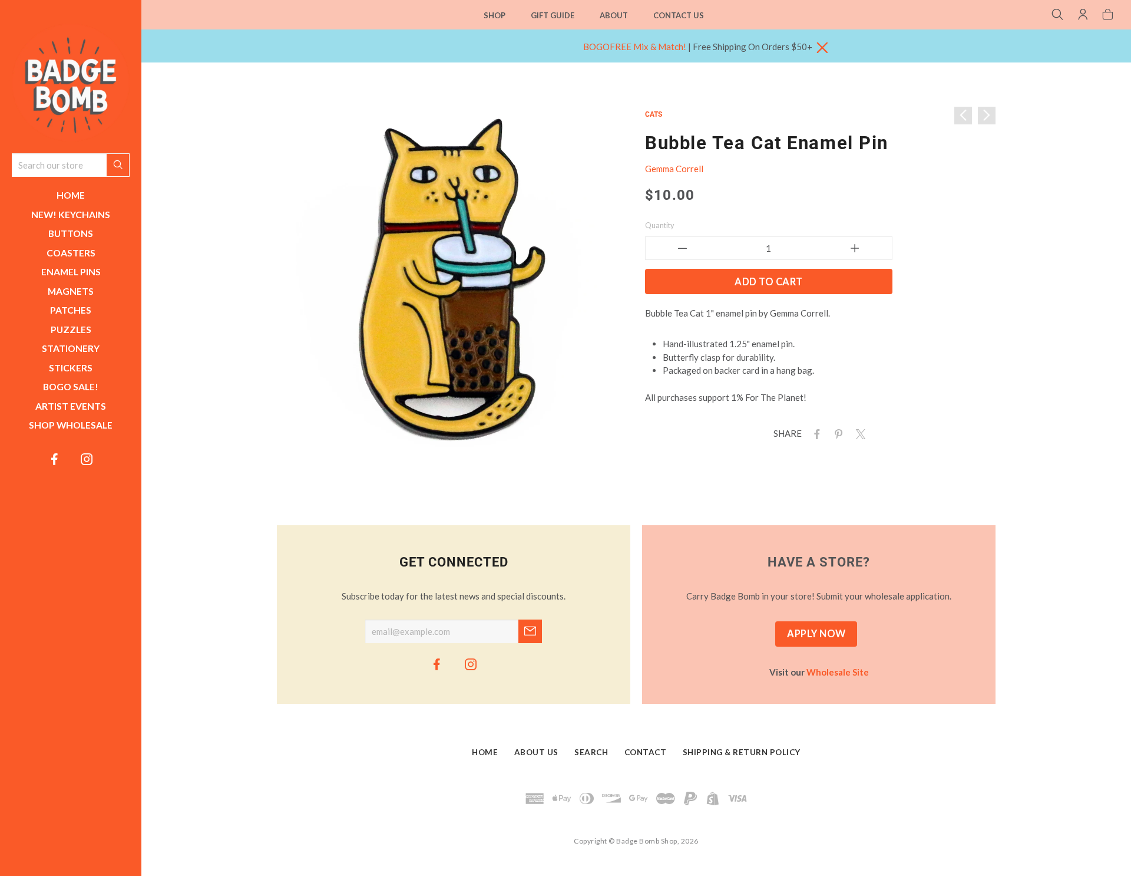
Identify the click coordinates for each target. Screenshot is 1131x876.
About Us (536, 753)
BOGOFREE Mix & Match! (634, 46)
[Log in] (1083, 15)
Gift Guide (552, 15)
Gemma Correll (674, 168)
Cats (653, 114)
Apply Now (816, 634)
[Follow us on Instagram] (87, 458)
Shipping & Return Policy (742, 753)
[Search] (1057, 15)
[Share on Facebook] (815, 433)
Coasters (71, 252)
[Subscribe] (530, 631)
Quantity (659, 225)
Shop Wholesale (71, 424)
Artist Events (70, 405)
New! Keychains (70, 214)
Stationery (71, 348)
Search (591, 753)
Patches (70, 309)
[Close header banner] (822, 48)
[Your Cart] (1107, 15)
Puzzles (71, 329)
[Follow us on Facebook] (55, 458)
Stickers (70, 367)
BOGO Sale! (70, 386)
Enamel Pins (71, 271)
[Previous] (963, 115)
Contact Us (678, 15)
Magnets (71, 291)
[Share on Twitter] (858, 433)
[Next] (987, 115)
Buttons (70, 233)
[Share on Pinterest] (836, 433)
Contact (645, 753)
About (614, 15)
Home (71, 194)
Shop (494, 15)
